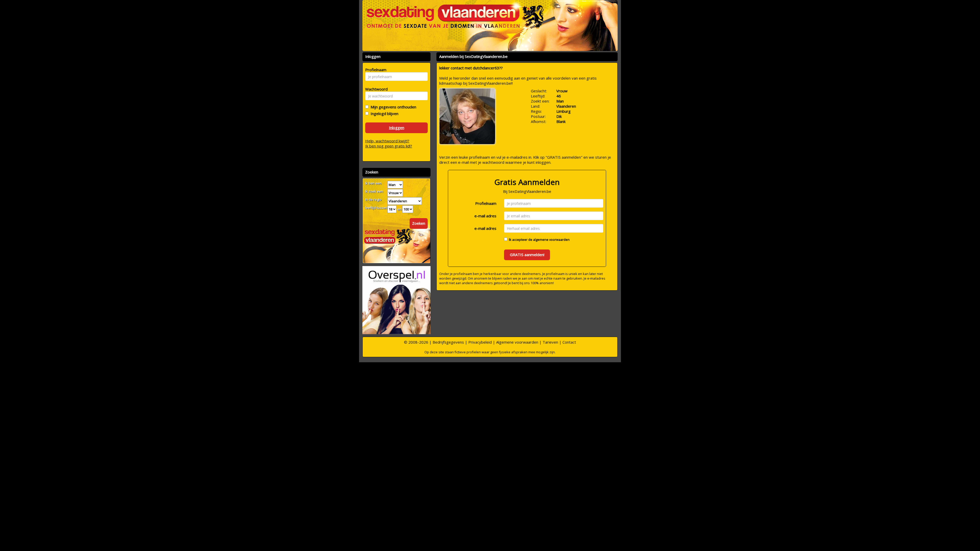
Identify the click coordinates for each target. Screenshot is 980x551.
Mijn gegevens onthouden (392, 106)
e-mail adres (485, 215)
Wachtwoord (375, 89)
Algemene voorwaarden (517, 342)
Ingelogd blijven (383, 113)
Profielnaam (485, 203)
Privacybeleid (480, 342)
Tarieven (550, 342)
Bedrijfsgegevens (448, 342)
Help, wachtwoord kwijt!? (387, 140)
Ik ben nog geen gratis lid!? (388, 145)
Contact (569, 342)
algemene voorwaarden (551, 239)
